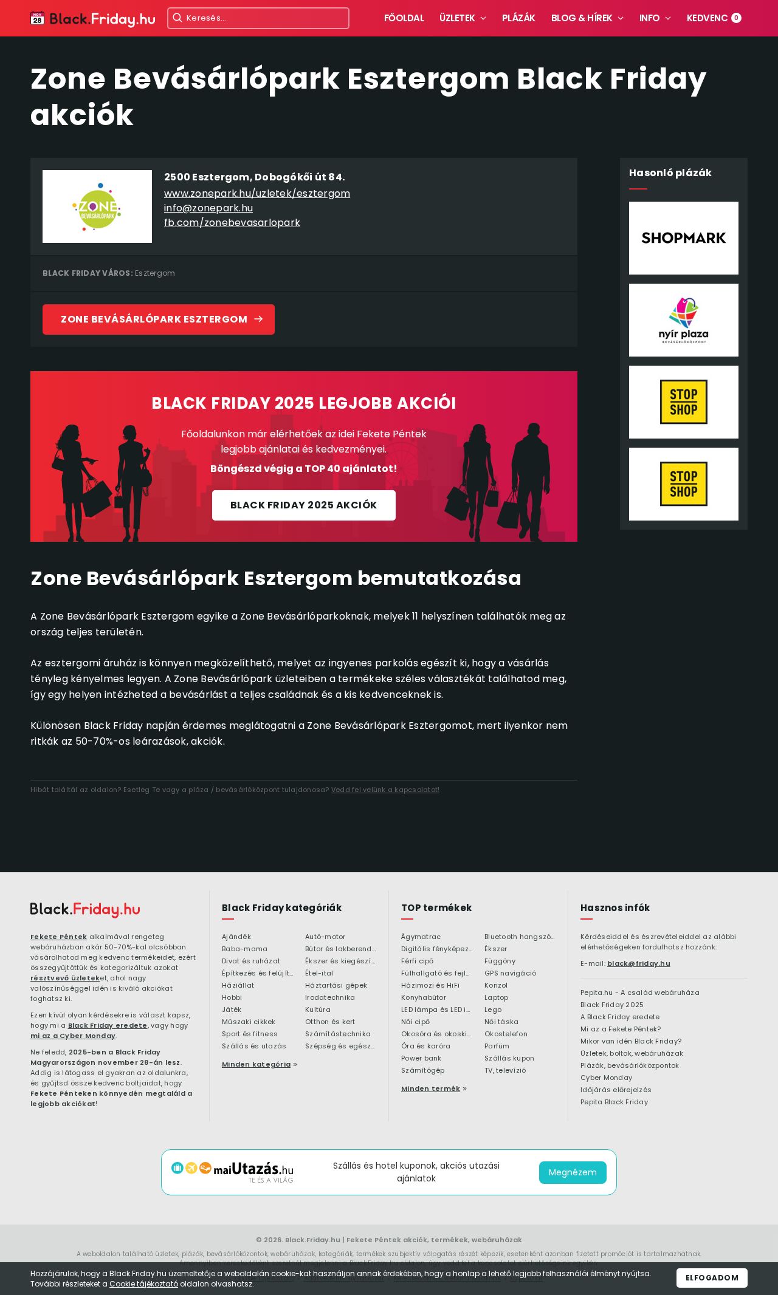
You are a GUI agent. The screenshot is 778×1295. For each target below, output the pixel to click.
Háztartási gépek (336, 986)
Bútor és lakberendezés (340, 949)
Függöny (499, 961)
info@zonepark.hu (208, 208)
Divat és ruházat (251, 961)
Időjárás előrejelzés (616, 1090)
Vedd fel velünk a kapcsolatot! (385, 789)
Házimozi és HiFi (430, 986)
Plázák (518, 18)
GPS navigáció (510, 973)
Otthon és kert (330, 1022)
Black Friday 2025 (612, 1005)
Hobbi (232, 998)
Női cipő (415, 1022)
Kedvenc (713, 18)
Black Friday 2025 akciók (303, 505)
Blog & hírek (582, 18)
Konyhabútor (423, 998)
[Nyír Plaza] (683, 320)
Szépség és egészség (340, 1046)
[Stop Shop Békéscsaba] (683, 402)
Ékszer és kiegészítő (340, 961)
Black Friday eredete (108, 1025)
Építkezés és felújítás (257, 973)
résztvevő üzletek (65, 978)
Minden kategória (256, 1064)
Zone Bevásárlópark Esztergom (154, 319)
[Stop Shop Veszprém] (683, 484)
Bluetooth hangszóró (520, 937)
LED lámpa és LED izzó (436, 1010)
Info (649, 18)
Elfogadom (712, 1278)
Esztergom (155, 273)
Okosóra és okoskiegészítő (436, 1034)
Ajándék (236, 937)
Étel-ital (319, 973)
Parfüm (497, 1046)
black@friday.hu (638, 963)
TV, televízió (505, 1071)
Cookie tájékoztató (143, 1284)
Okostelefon (506, 1034)
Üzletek (457, 18)
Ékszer (496, 949)
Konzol (496, 986)
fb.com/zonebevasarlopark (232, 223)
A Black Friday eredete (620, 1017)
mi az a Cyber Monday (72, 1035)
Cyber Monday (606, 1078)
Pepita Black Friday (614, 1102)
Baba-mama (244, 949)
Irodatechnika (330, 998)
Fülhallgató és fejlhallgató (436, 973)
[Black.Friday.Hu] (92, 20)
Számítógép (423, 1071)
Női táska (501, 1022)
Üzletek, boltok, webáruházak (631, 1054)
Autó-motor (325, 937)
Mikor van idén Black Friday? (630, 1041)
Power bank (421, 1058)
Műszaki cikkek (249, 1022)
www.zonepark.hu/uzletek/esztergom (257, 193)
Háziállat (238, 986)
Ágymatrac (421, 937)
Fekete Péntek (58, 936)
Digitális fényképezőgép (436, 949)
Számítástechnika (338, 1034)
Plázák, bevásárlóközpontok (630, 1066)
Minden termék (430, 1088)
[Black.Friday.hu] (85, 910)
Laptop (496, 998)
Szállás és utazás (254, 1046)
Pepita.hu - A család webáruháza (640, 993)
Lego (492, 1010)
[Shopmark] (683, 238)
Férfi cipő (417, 961)
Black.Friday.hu (312, 1240)
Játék (231, 1010)
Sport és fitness (250, 1034)
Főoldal (404, 18)
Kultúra (318, 1010)
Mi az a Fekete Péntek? (620, 1029)
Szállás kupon (509, 1058)
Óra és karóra (425, 1046)
